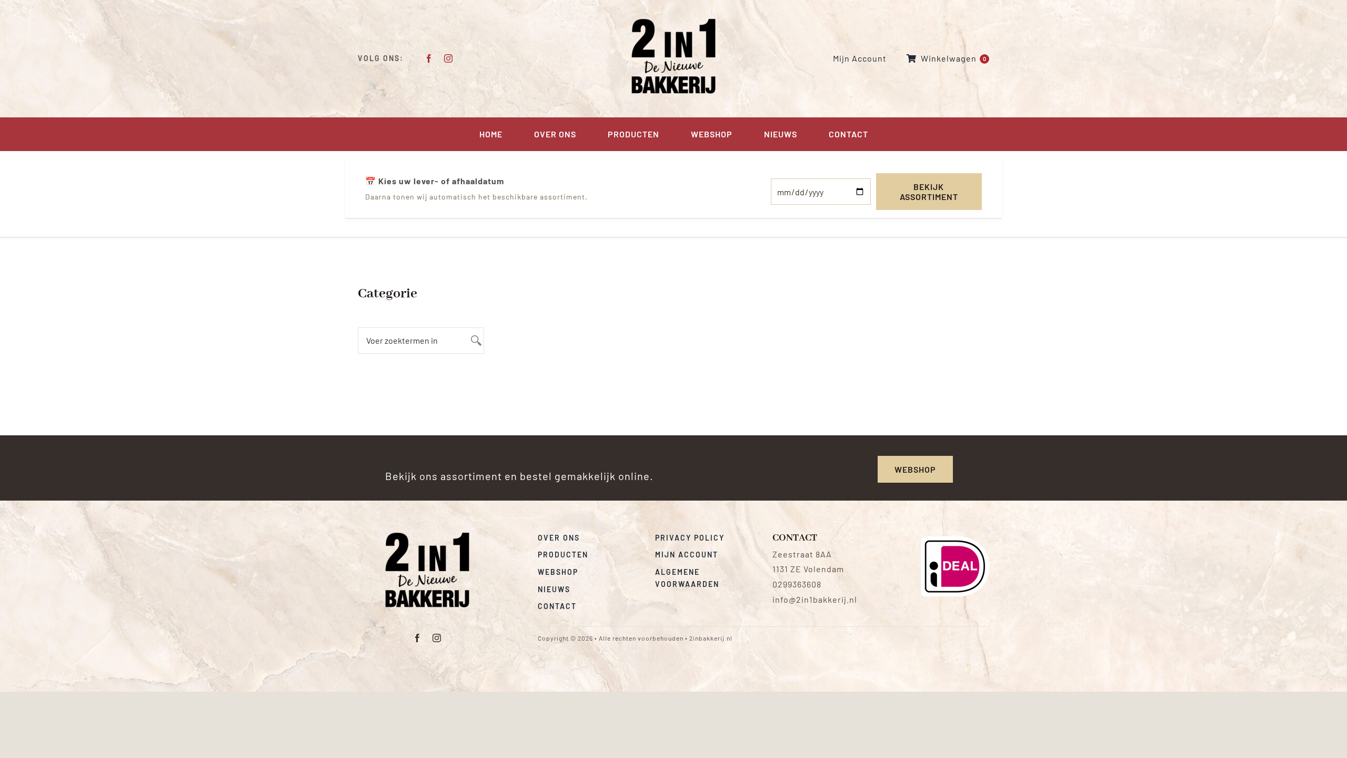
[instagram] (448, 58)
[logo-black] (427, 536)
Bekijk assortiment (929, 192)
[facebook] (429, 58)
